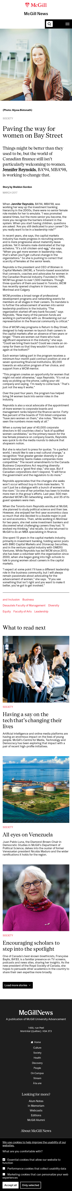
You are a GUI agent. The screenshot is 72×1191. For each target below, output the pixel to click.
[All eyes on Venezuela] (36, 789)
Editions (36, 1115)
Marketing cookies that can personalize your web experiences (35, 1176)
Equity (7, 611)
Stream (37, 1078)
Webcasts (36, 1110)
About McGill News (36, 1131)
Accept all (10, 1185)
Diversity (53, 605)
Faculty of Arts (22, 611)
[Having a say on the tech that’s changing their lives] (36, 669)
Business (28, 599)
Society (46, 38)
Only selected (30, 1185)
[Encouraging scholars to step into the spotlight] (36, 897)
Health (60, 38)
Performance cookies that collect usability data (36, 1168)
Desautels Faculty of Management (24, 605)
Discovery (37, 1062)
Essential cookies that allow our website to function (31, 1161)
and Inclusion (11, 599)
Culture (30, 38)
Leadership (41, 611)
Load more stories (16, 985)
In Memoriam (36, 1105)
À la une (37, 1083)
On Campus (37, 1073)
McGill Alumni (36, 1120)
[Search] (49, 24)
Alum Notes (36, 1101)
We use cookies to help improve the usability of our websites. (34, 1144)
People (37, 1068)
